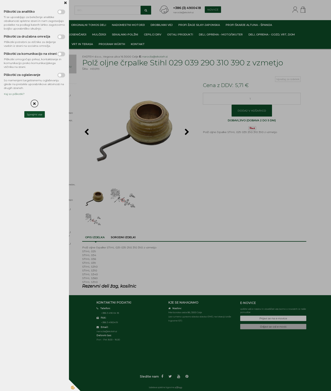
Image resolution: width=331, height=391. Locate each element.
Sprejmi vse (34, 114)
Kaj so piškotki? (14, 94)
